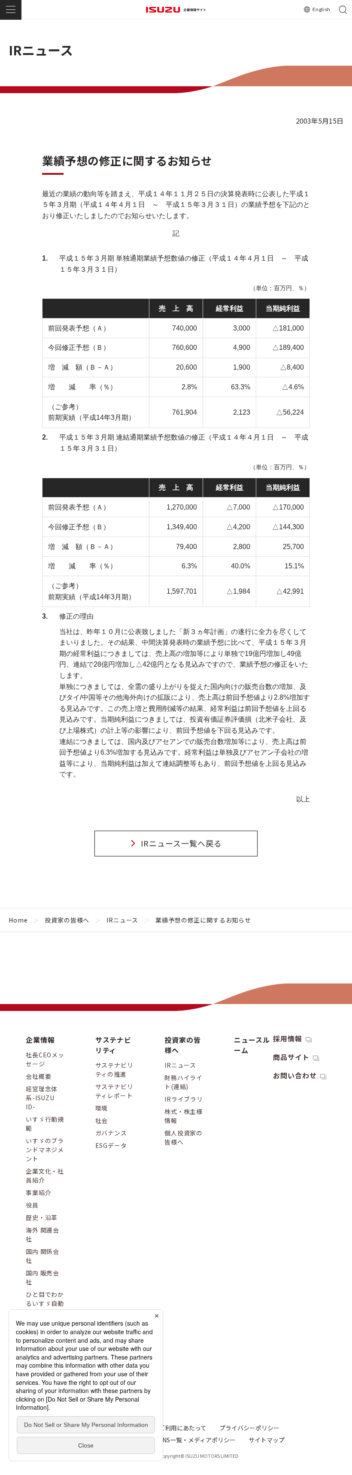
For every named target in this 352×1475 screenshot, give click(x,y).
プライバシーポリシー (249, 1427)
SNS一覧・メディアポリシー (197, 1440)
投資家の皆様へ (67, 920)
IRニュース (122, 920)
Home (18, 920)
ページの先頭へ (332, 1031)
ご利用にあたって (182, 1427)
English (322, 9)
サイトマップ (267, 1440)
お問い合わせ (295, 1075)
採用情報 (287, 1038)
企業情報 (40, 1040)
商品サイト (291, 1057)
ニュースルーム (252, 1045)
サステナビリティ (113, 1045)
